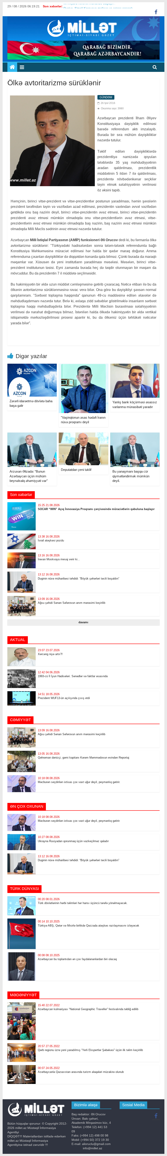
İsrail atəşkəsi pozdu (51, 540)
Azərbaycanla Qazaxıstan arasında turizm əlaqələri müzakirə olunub (81, 1072)
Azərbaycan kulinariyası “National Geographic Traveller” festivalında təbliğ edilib (88, 1009)
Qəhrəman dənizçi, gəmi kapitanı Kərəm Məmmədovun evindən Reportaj (83, 757)
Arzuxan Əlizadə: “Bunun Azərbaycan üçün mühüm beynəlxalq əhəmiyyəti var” (29, 476)
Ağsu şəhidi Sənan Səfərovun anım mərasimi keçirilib (71, 602)
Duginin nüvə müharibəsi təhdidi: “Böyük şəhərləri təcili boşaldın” (78, 578)
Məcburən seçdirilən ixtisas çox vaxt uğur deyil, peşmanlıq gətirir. (79, 782)
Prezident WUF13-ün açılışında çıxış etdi (64, 698)
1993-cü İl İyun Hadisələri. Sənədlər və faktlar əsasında (73, 676)
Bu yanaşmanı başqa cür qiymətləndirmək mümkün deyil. (130, 476)
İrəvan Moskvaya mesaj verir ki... (59, 559)
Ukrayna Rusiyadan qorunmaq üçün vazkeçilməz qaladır (73, 841)
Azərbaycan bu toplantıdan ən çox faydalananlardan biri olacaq (77, 959)
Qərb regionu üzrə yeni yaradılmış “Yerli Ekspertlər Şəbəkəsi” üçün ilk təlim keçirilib (90, 1050)
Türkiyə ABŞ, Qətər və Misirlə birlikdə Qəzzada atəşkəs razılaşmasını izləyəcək (88, 925)
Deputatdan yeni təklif (76, 469)
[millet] (12, 67)
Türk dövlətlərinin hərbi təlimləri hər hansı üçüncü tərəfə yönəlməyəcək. (83, 903)
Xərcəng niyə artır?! (50, 654)
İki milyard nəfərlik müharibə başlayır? (89, 6)
